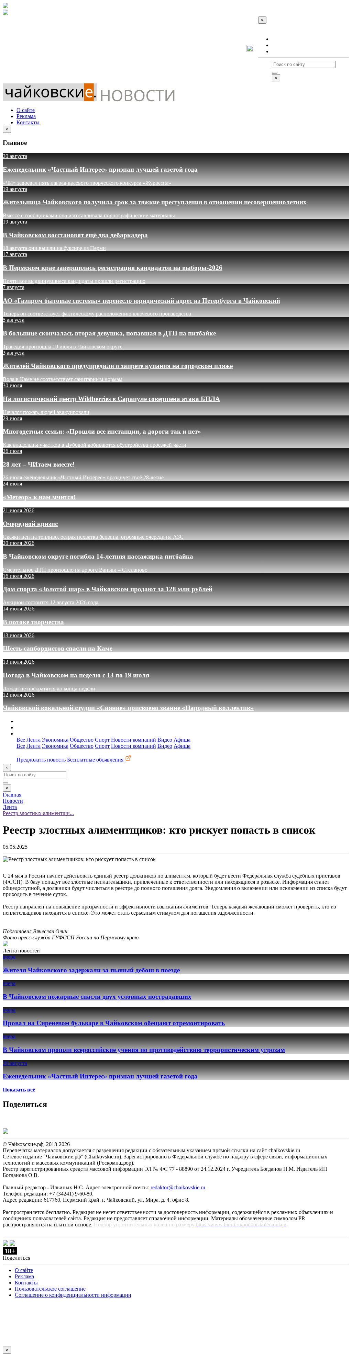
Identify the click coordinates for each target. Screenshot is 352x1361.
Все (20, 740)
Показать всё (19, 1090)
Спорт (102, 740)
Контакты (283, 51)
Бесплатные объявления (96, 760)
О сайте (281, 39)
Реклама (281, 45)
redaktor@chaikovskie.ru (178, 1187)
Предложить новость (41, 760)
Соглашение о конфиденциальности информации (73, 1295)
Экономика (55, 740)
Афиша (182, 740)
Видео (164, 740)
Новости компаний (133, 740)
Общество (82, 740)
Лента (33, 740)
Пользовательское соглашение (50, 1289)
